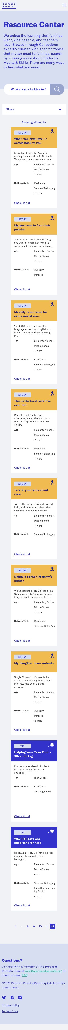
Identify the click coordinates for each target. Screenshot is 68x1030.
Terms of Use (10, 1011)
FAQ (25, 975)
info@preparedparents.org (43, 971)
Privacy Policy (10, 1005)
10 (40, 926)
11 (46, 926)
